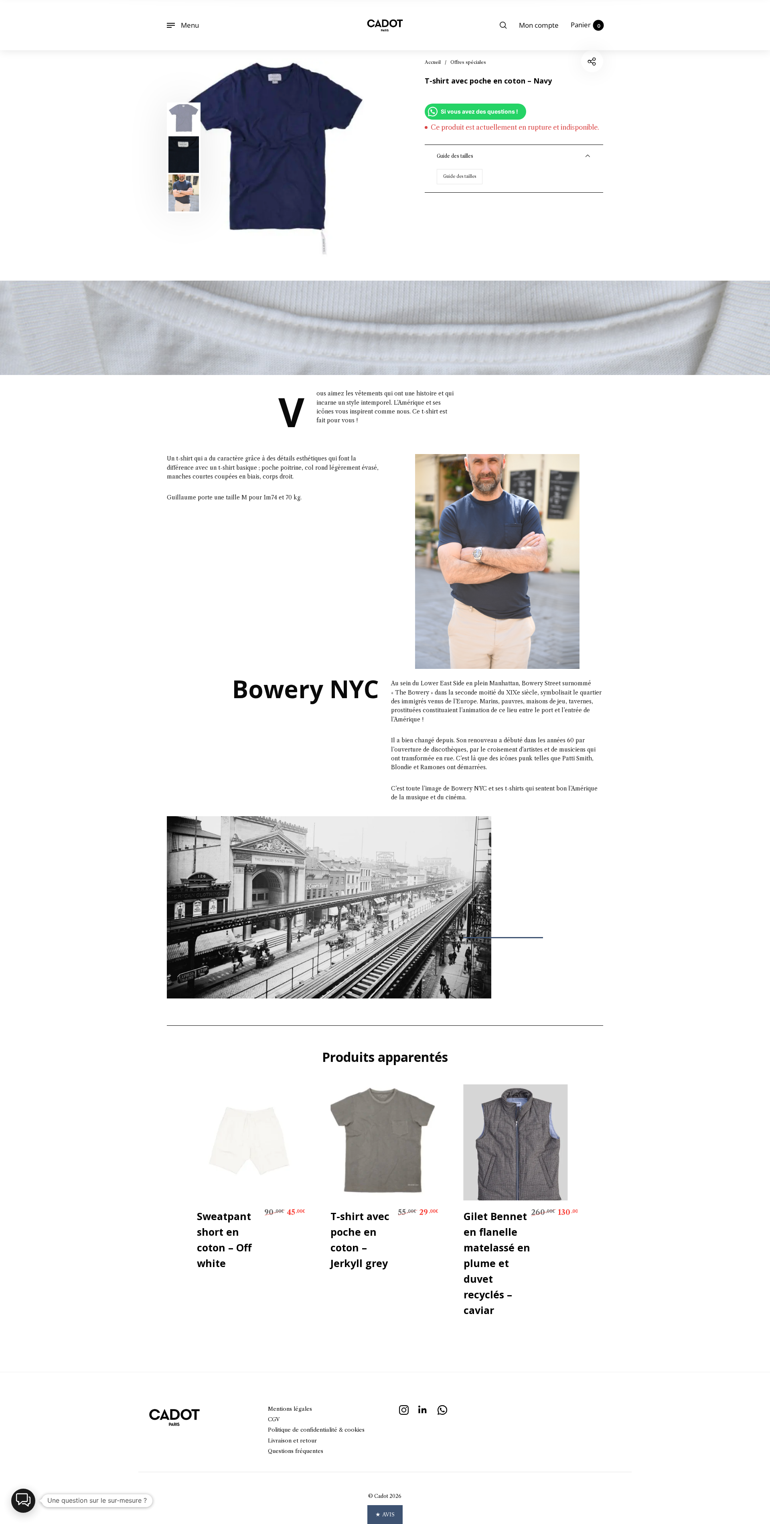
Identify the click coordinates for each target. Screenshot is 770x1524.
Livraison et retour (292, 1440)
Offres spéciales (468, 62)
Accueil (433, 62)
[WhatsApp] (442, 1409)
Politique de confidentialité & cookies (316, 1429)
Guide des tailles (459, 176)
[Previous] (216, 157)
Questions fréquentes (295, 1451)
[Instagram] (404, 1409)
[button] (23, 1501)
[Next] (345, 157)
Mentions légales (290, 1409)
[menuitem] (539, 25)
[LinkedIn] (423, 1409)
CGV (274, 1419)
